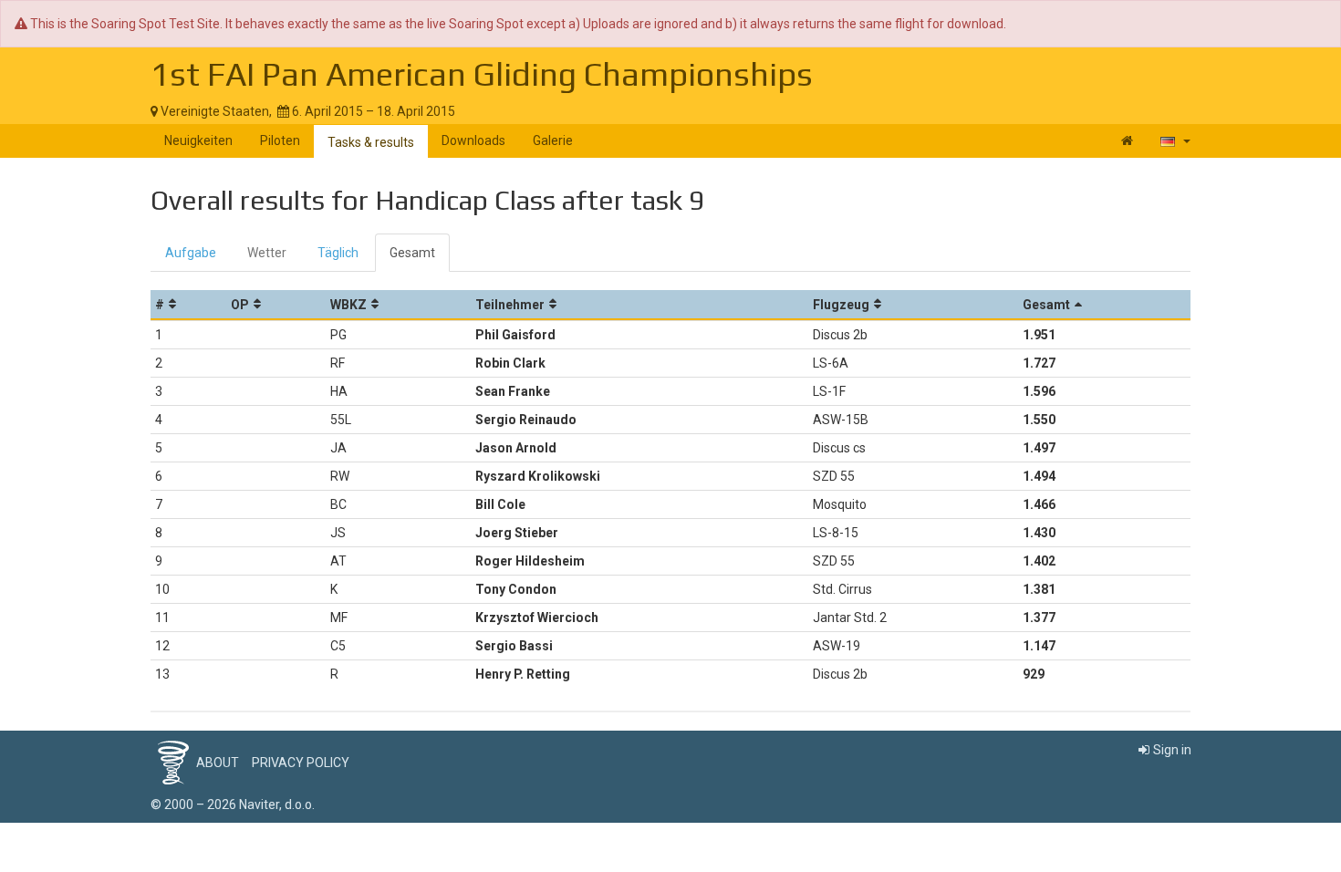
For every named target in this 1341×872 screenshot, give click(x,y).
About (217, 762)
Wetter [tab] (266, 252)
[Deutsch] (1175, 140)
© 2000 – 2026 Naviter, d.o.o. (233, 804)
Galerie (553, 140)
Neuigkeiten (198, 140)
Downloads (473, 140)
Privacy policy (300, 762)
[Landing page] (1127, 140)
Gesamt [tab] (412, 252)
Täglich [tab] (338, 252)
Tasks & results (370, 142)
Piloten (280, 140)
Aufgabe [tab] (190, 252)
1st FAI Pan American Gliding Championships (482, 74)
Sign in (1172, 749)
